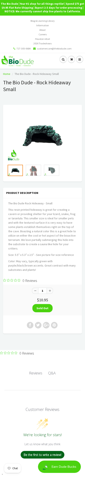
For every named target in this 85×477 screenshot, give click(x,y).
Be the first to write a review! (42, 455)
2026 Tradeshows (42, 43)
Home (6, 74)
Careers (43, 34)
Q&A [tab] (52, 373)
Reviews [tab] (35, 373)
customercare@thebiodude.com (54, 48)
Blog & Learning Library (43, 20)
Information (42, 25)
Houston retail (42, 38)
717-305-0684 (24, 48)
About (42, 29)
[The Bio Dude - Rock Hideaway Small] (42, 135)
